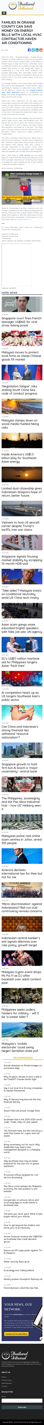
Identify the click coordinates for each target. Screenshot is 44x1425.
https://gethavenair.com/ (23, 219)
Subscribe (22, 1407)
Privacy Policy (7, 1380)
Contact (4, 1386)
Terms (4, 1377)
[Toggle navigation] (4, 13)
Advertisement (7, 1383)
